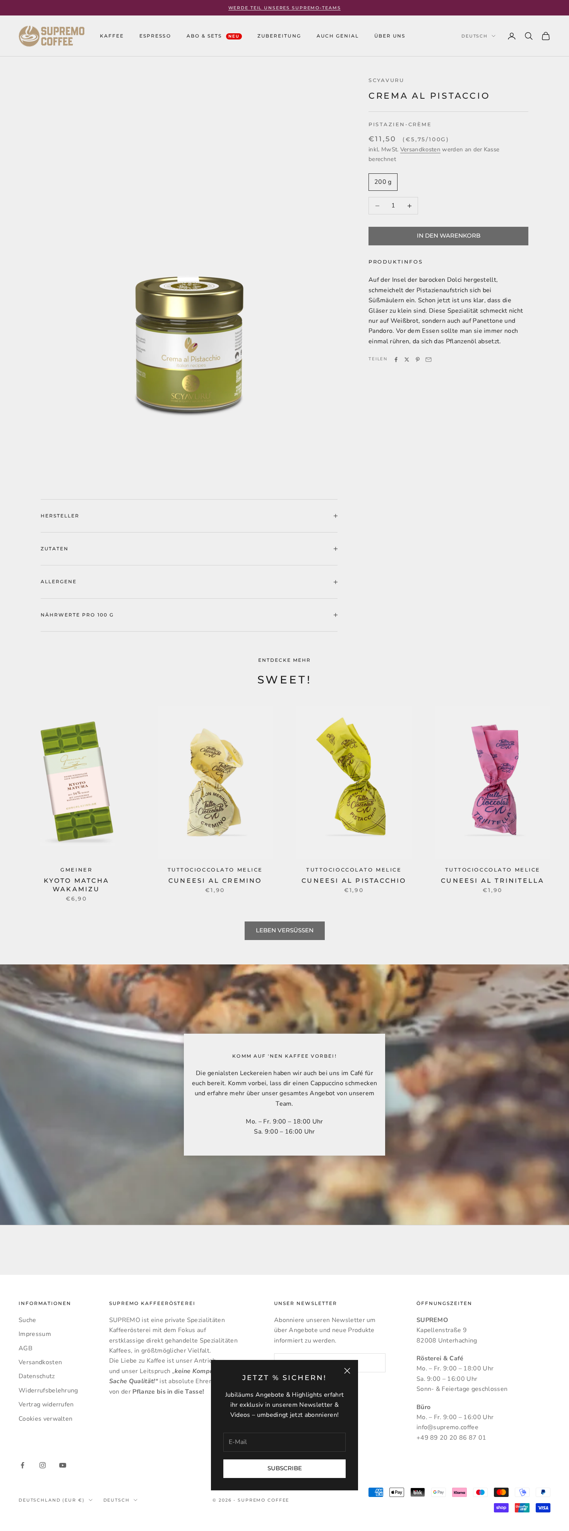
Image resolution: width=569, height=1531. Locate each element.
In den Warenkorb (448, 236)
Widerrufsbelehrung (48, 1390)
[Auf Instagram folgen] (42, 1465)
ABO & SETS (213, 36)
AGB (26, 1348)
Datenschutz (37, 1376)
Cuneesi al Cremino (215, 880)
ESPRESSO (155, 36)
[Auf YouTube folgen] (63, 1465)
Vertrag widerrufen (46, 1404)
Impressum (35, 1334)
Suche (27, 1320)
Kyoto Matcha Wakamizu (76, 885)
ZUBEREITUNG (279, 36)
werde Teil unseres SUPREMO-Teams (284, 7)
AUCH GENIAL (338, 36)
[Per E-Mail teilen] (428, 359)
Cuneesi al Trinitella (492, 880)
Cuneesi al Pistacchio (354, 880)
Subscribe (284, 1468)
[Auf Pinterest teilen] (418, 359)
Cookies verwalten (45, 1419)
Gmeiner (76, 870)
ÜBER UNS (389, 36)
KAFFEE (112, 36)
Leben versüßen (285, 930)
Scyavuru (386, 80)
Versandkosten (420, 150)
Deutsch (474, 36)
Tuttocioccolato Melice (215, 870)
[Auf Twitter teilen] (407, 359)
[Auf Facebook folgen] (22, 1465)
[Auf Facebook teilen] (396, 359)
